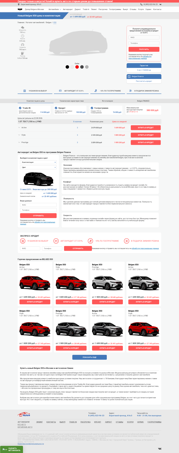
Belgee (48, 22)
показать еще (89, 357)
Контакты (157, 9)
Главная (21, 22)
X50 (54, 22)
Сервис (148, 9)
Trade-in (73, 422)
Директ (78, 9)
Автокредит (68, 9)
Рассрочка (103, 9)
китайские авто (25, 427)
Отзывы (133, 9)
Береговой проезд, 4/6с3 (31, 4)
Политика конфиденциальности (31, 444)
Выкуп (125, 9)
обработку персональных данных (140, 57)
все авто (22, 425)
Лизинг (94, 9)
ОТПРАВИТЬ (38, 216)
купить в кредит (35, 302)
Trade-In (86, 9)
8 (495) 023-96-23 (151, 4)
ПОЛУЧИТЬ (144, 49)
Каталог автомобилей (35, 22)
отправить (78, 248)
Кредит (97, 422)
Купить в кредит (146, 128)
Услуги (141, 9)
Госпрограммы (115, 9)
